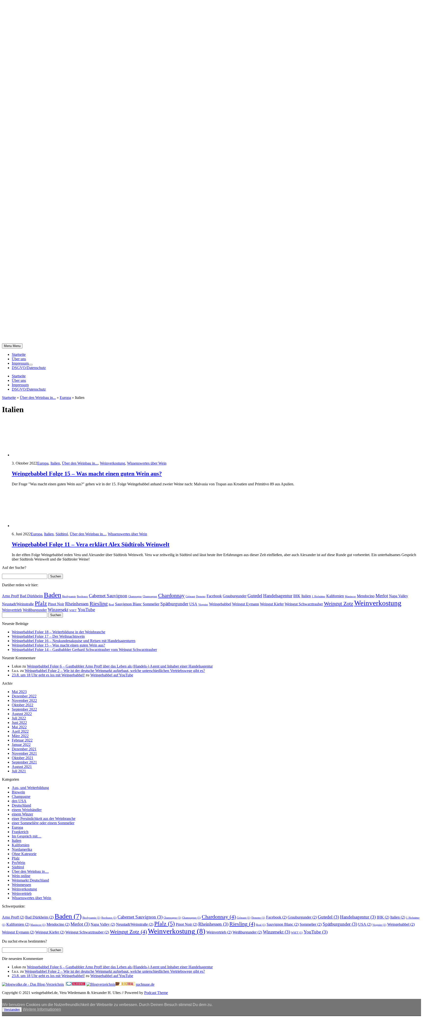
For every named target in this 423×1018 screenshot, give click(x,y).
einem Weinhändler (27, 810)
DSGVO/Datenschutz (29, 368)
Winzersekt (58, 609)
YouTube (86, 609)
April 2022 (20, 731)
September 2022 (24, 709)
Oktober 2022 (22, 705)
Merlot (382, 595)
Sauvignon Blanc (128, 604)
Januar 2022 (21, 745)
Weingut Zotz (338, 603)
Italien (55, 463)
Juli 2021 (19, 771)
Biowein (18, 792)
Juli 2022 (19, 718)
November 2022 (24, 700)
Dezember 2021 (24, 749)
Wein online (21, 876)
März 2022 (20, 736)
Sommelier (151, 604)
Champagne (135, 596)
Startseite (19, 354)
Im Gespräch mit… (26, 836)
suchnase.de (145, 984)
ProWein (18, 863)
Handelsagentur (277, 595)
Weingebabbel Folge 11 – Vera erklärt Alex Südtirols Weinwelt (90, 544)
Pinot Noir (56, 604)
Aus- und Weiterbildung (30, 788)
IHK (296, 596)
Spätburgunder (174, 603)
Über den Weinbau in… (30, 871)
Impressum (20, 363)
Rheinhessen (77, 603)
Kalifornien (335, 596)
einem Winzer (22, 814)
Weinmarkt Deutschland (30, 880)
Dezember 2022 (24, 696)
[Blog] (100, 984)
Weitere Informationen (42, 1009)
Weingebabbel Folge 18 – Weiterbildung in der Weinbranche (58, 632)
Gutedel (254, 595)
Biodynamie (69, 596)
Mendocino (366, 596)
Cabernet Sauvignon (108, 595)
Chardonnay (171, 595)
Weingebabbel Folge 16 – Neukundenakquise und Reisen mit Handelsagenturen (73, 641)
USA (193, 604)
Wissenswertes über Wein (146, 463)
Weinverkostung (112, 463)
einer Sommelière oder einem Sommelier (43, 823)
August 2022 (22, 714)
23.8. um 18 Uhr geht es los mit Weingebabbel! (48, 675)
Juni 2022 (19, 722)
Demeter (201, 596)
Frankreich (20, 832)
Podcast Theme (156, 993)
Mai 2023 (19, 692)
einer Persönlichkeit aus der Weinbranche (43, 818)
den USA (19, 801)
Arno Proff (10, 596)
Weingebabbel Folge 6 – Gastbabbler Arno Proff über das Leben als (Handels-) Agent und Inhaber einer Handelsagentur (120, 666)
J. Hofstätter (318, 596)
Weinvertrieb (12, 610)
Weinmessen (21, 885)
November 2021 (24, 753)
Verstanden (12, 1009)
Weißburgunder (35, 610)
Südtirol (62, 534)
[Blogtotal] (125, 984)
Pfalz (41, 603)
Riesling (99, 603)
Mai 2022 (19, 727)
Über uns (19, 359)
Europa (65, 397)
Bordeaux (82, 596)
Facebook (214, 596)
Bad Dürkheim (31, 596)
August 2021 (22, 767)
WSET (73, 610)
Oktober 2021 (22, 758)
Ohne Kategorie (24, 854)
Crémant (190, 596)
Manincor (350, 596)
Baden (52, 595)
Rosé (111, 604)
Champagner (150, 596)
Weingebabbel (220, 604)
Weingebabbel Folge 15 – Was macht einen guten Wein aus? (87, 473)
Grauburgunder (235, 596)
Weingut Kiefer (272, 604)
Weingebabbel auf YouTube (111, 675)
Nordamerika (22, 849)
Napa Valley (398, 596)
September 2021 (24, 762)
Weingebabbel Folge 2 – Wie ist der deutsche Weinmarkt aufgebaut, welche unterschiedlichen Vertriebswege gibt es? (115, 671)
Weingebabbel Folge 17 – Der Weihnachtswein (48, 636)
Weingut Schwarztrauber (304, 604)
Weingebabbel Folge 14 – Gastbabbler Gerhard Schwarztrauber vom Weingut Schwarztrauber (84, 649)
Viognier (203, 604)
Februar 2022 (22, 740)
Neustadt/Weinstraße (18, 604)
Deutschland (21, 805)
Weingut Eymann (245, 604)
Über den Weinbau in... (38, 397)
